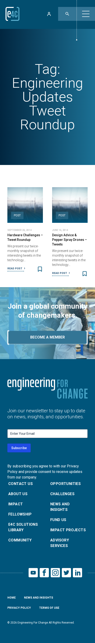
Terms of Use (49, 607)
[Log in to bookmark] (40, 269)
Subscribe (19, 448)
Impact (15, 504)
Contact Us (20, 483)
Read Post (15, 268)
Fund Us (58, 520)
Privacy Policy (19, 607)
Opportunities (65, 483)
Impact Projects (68, 530)
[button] (86, 14)
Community (20, 540)
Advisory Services (59, 543)
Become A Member (47, 337)
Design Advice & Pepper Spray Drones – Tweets (69, 239)
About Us (17, 494)
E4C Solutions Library (23, 527)
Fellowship (20, 514)
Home (11, 597)
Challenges (62, 494)
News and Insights (60, 507)
